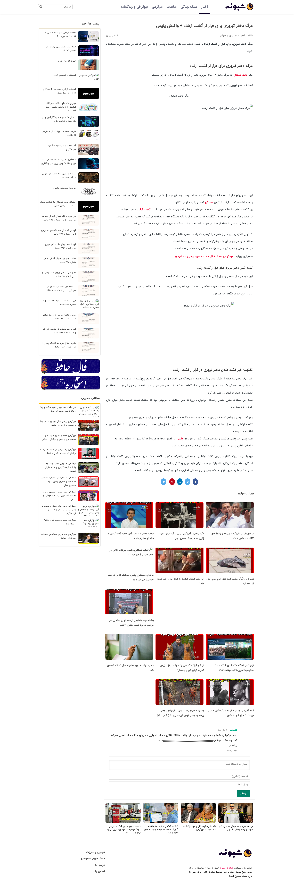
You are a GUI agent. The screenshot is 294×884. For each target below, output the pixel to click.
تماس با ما (98, 871)
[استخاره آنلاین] (70, 390)
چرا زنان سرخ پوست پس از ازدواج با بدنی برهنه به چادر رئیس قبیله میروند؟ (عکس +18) (180, 713)
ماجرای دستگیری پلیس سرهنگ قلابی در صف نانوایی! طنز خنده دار (131, 577)
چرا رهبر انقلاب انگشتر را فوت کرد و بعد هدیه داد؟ (180, 581)
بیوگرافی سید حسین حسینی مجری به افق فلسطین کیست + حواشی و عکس (59, 495)
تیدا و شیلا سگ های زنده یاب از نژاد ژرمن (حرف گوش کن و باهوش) (182, 668)
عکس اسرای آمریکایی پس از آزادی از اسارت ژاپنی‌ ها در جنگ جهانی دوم (181, 536)
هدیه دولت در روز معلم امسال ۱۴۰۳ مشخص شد (130, 668)
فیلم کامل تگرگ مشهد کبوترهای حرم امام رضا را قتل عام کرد (230, 581)
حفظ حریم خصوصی (93, 858)
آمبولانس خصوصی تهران (64, 75)
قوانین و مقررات (95, 852)
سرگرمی (157, 6)
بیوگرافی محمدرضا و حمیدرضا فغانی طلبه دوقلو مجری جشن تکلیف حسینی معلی (59, 481)
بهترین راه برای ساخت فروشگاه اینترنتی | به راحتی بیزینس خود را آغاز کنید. (60, 107)
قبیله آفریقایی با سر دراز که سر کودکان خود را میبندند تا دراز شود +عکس (231, 713)
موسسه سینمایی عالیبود (64, 188)
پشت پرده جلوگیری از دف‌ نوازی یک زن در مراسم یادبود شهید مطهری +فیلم (131, 622)
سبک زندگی (189, 6)
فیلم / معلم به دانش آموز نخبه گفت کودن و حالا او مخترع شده (131, 536)
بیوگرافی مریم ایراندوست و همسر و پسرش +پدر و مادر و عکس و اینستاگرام (59, 509)
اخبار (204, 6)
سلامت (172, 6)
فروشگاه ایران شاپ (67, 61)
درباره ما (100, 865)
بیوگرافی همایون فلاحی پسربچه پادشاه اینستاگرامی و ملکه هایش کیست (60, 467)
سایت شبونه (226, 868)
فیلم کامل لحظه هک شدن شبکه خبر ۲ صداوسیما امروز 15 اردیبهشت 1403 (234, 668)
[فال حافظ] (70, 373)
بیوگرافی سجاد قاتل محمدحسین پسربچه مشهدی (204, 256)
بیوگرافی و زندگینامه (134, 6)
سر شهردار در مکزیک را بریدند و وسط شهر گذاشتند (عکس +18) (232, 536)
